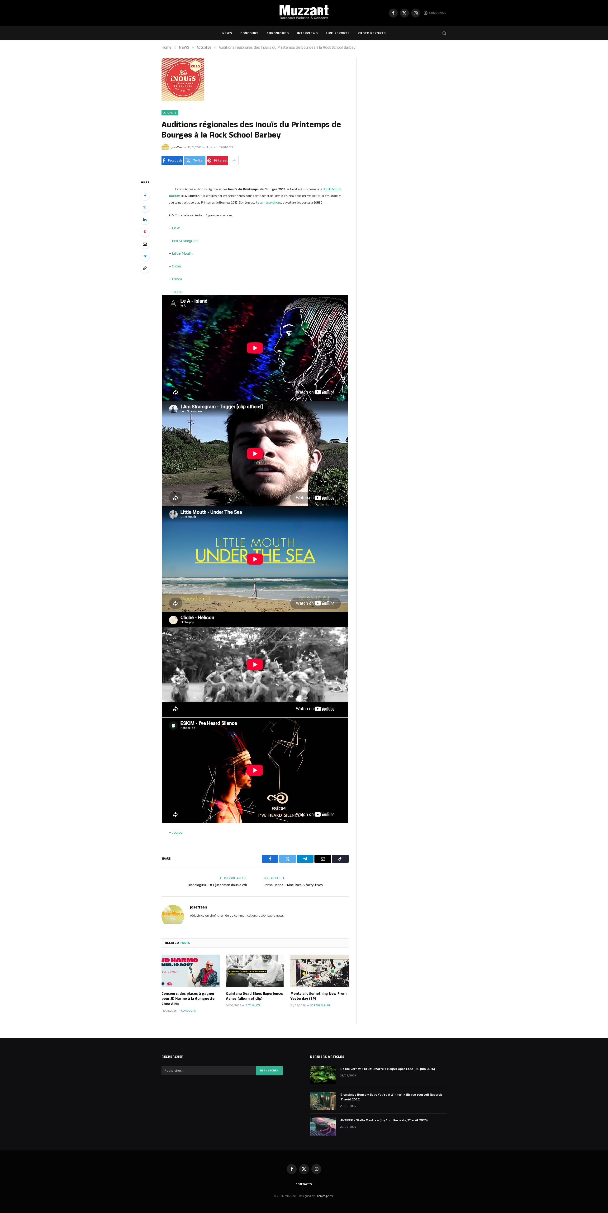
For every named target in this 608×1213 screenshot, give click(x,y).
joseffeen (177, 147)
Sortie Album (320, 1006)
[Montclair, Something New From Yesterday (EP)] (319, 971)
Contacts (304, 1184)
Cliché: (177, 266)
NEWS (227, 33)
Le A (175, 228)
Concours (249, 33)
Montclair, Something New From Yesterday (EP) (318, 996)
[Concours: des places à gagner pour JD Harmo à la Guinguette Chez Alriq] (191, 971)
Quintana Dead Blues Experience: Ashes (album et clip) (254, 996)
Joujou (177, 292)
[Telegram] (145, 256)
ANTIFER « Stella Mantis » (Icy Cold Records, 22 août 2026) (384, 1120)
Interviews (307, 33)
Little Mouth (182, 253)
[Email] (145, 244)
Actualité (169, 113)
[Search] (444, 33)
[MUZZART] (304, 13)
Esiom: (177, 279)
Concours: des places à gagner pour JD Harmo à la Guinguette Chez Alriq (188, 999)
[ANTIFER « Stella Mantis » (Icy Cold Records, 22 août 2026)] (323, 1127)
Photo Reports (372, 33)
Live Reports (338, 33)
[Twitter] (145, 207)
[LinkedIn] (145, 219)
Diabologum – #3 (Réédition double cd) (217, 885)
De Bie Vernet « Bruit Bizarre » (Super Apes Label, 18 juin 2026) (387, 1069)
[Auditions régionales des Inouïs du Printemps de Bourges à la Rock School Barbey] (183, 100)
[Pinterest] (145, 232)
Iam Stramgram (185, 241)
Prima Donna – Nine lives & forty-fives (293, 885)
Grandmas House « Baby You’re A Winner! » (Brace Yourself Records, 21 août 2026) (391, 1097)
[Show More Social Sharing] (234, 160)
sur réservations (270, 202)
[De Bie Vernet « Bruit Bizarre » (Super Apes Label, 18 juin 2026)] (323, 1075)
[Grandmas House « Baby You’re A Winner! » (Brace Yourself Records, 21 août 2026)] (323, 1101)
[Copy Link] (145, 268)
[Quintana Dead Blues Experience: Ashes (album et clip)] (255, 971)
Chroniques (278, 33)
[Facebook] (145, 195)
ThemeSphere (324, 1196)
